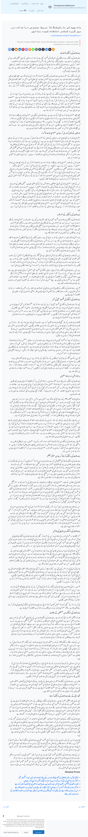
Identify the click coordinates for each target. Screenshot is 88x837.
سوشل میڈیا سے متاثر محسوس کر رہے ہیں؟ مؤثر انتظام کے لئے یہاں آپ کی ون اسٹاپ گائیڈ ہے (46, 787)
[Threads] (43, 49)
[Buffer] (49, 49)
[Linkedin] (19, 49)
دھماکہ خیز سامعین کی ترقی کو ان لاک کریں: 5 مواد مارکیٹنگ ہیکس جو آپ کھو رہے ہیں (50, 780)
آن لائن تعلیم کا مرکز (25, 3)
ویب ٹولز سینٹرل (40, 10)
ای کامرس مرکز (31, 10)
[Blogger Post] (36, 49)
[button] (3, 816)
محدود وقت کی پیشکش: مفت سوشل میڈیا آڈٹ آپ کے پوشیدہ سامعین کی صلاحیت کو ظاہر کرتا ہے (46, 783)
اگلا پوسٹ (5, 806)
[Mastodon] (26, 49)
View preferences (11, 832)
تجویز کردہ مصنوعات (35, 3)
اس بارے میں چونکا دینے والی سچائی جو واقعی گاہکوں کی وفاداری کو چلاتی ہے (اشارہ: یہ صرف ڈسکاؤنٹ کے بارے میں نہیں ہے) (44, 791)
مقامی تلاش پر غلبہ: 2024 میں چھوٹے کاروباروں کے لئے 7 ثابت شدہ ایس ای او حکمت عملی (48, 777)
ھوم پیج (42, 3)
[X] (12, 49)
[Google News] (46, 49)
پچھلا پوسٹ (82, 806)
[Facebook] (9, 49)
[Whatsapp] (33, 49)
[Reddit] (16, 49)
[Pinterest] (22, 49)
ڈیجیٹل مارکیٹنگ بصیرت (14, 3)
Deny (26, 832)
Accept (39, 832)
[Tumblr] (39, 49)
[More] (53, 49)
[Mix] (29, 49)
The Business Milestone (64, 5)
